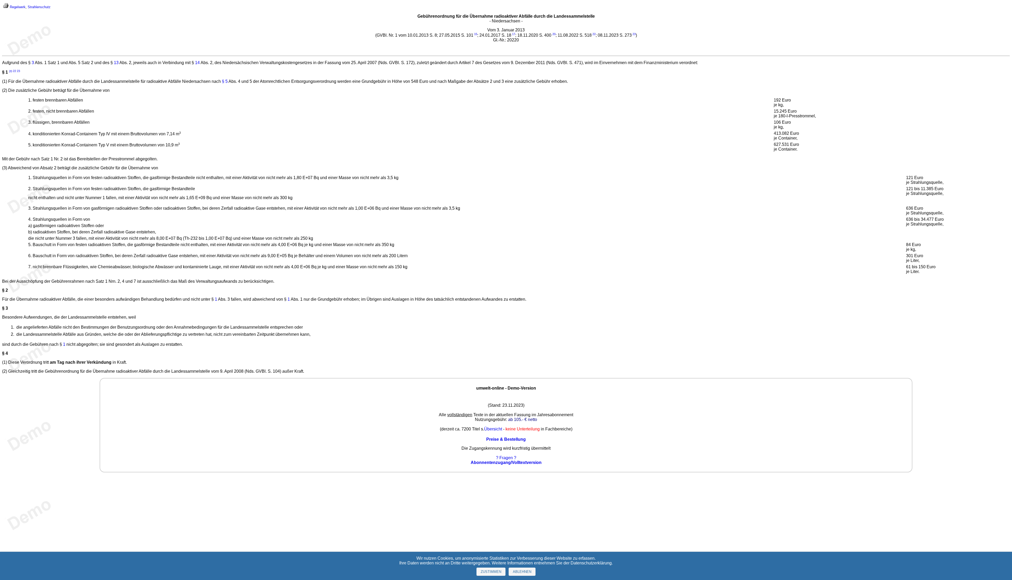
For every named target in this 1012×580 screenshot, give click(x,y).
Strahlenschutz (39, 7)
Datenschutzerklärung (591, 563)
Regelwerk (18, 7)
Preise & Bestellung (506, 439)
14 (197, 62)
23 (634, 34)
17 (513, 34)
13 (116, 62)
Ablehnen (522, 572)
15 (475, 34)
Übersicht (493, 429)
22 (594, 34)
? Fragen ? (506, 458)
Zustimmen (491, 572)
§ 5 (225, 81)
